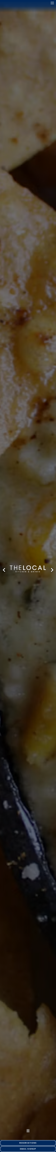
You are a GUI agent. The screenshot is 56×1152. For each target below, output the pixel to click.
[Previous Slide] (4, 570)
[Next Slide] (52, 570)
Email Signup (28, 1149)
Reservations (28, 1143)
